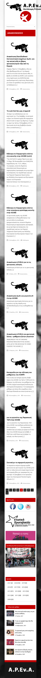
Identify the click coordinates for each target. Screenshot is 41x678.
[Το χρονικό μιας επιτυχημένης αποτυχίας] (10, 633)
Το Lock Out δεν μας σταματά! (18, 111)
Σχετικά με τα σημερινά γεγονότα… (20, 462)
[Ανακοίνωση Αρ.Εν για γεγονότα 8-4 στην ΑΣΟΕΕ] (20, 286)
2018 (9, 587)
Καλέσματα (26, 186)
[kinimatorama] (20, 535)
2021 (9, 583)
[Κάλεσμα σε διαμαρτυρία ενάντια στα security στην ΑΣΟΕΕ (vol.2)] (20, 144)
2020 (15, 583)
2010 (24, 595)
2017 (15, 587)
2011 (16, 595)
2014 (16, 591)
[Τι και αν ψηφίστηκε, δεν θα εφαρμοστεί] (10, 623)
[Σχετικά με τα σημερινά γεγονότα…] (20, 453)
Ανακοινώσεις (26, 89)
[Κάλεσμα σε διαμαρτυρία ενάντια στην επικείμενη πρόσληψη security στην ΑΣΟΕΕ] (20, 198)
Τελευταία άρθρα (13, 607)
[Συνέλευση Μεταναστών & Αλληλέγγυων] (20, 558)
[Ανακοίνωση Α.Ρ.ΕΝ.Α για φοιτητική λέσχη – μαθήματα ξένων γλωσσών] (20, 324)
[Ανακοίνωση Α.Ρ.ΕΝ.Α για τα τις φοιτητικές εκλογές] (20, 252)
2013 (24, 591)
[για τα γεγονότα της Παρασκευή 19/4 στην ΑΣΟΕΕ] (20, 408)
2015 (9, 591)
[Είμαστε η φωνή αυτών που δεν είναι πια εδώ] (10, 642)
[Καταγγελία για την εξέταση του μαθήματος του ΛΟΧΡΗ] (20, 363)
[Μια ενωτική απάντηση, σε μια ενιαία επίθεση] (10, 613)
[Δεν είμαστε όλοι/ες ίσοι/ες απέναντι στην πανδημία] (10, 652)
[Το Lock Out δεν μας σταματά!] (20, 101)
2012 (9, 595)
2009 (9, 599)
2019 (23, 583)
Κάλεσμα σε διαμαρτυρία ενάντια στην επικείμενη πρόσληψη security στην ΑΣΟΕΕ (20, 210)
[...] (16, 85)
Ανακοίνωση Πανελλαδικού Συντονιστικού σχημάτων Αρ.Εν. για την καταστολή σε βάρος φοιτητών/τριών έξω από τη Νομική (20, 61)
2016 (23, 587)
